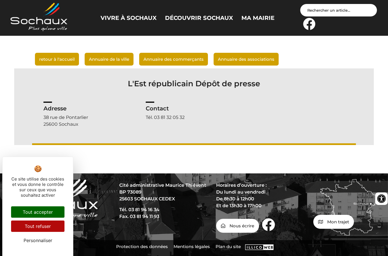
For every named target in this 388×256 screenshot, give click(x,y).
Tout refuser (38, 226)
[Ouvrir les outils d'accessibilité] (381, 198)
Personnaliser (38, 240)
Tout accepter (38, 212)
